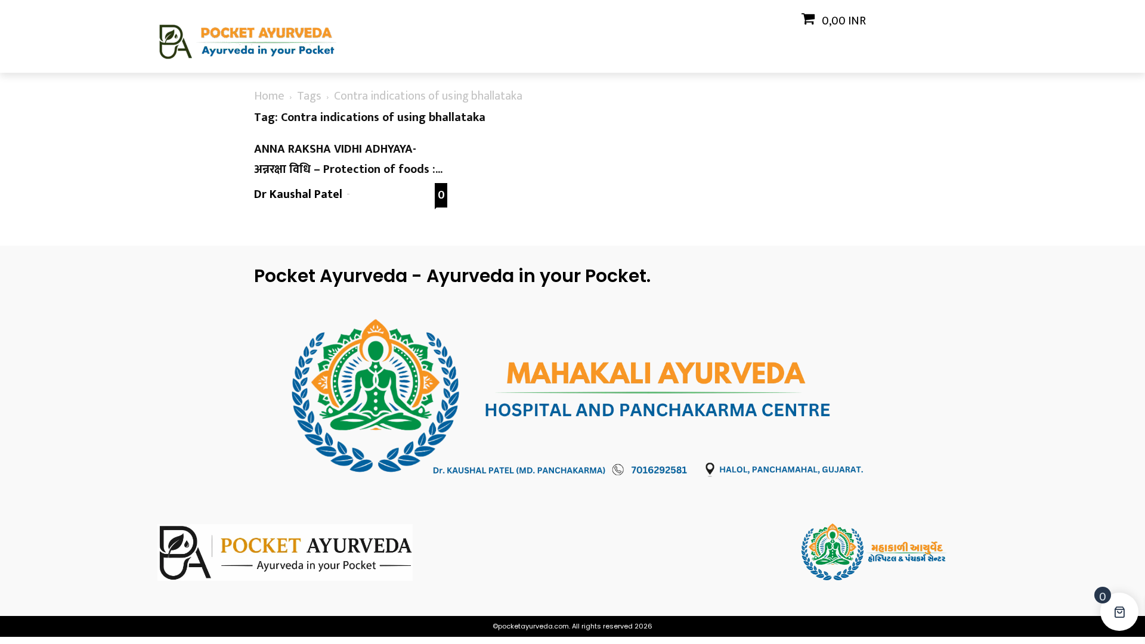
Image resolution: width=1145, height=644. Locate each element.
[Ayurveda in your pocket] (250, 552)
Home (269, 96)
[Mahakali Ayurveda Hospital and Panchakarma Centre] (895, 552)
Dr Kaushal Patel (298, 194)
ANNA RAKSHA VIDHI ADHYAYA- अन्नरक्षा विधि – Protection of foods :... (348, 159)
